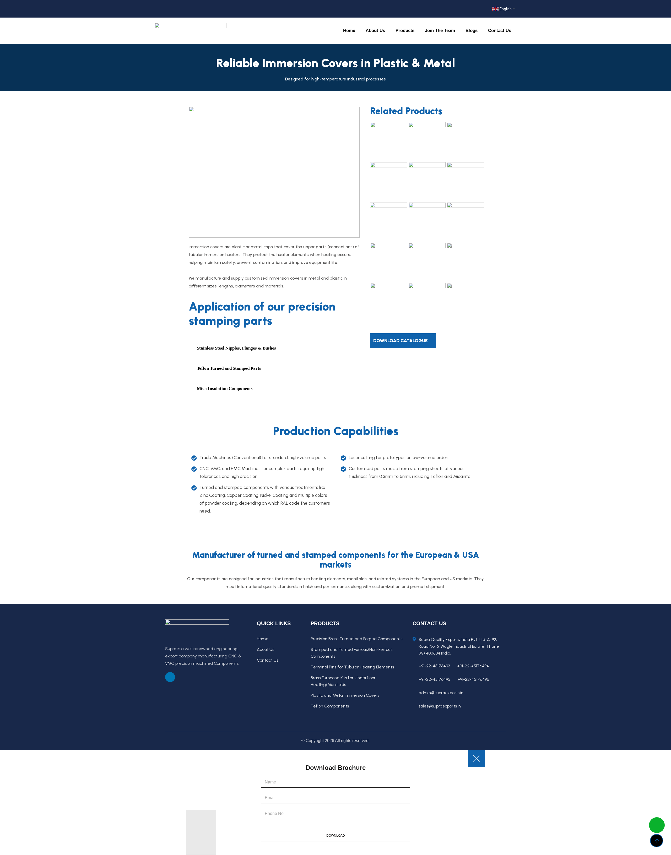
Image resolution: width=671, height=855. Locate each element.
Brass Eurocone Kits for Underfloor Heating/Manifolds (343, 681)
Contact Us (499, 30)
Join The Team (434, 30)
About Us (359, 30)
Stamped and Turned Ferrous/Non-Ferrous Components (351, 653)
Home (333, 30)
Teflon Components (330, 706)
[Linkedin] (170, 677)
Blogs (472, 30)
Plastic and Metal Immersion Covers (345, 695)
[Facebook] (161, 8)
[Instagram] (181, 8)
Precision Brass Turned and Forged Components (356, 638)
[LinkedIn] (171, 8)
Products (394, 30)
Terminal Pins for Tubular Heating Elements (352, 667)
